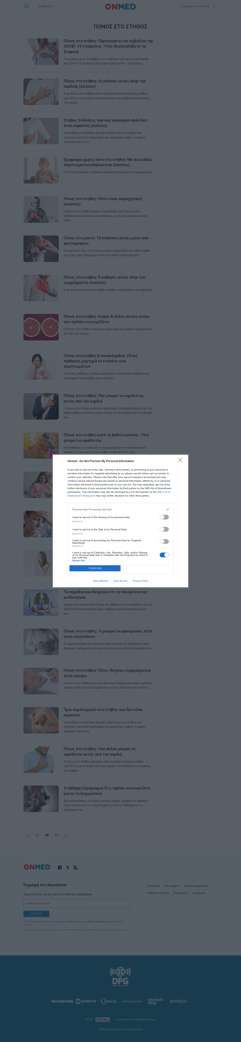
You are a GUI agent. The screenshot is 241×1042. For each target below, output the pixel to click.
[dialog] (120, 521)
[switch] (164, 517)
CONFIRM (95, 568)
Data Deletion (100, 580)
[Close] (181, 461)
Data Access (120, 580)
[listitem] (120, 509)
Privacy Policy (140, 580)
